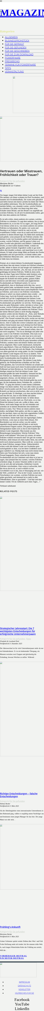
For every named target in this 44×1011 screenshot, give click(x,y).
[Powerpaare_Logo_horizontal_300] (18, 15)
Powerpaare (12, 57)
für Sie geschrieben (17, 51)
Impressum (24, 982)
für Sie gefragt (14, 44)
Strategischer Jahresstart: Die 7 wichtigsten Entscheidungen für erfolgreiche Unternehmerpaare (18, 631)
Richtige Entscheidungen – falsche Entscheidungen (19, 795)
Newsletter (24, 989)
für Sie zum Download (19, 54)
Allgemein (11, 37)
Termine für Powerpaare (20, 64)
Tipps (8, 68)
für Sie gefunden (15, 47)
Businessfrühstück (17, 40)
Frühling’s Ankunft (10, 927)
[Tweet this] (1, 191)
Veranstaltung (14, 71)
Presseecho (12, 61)
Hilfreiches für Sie (24, 993)
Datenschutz (24, 985)
